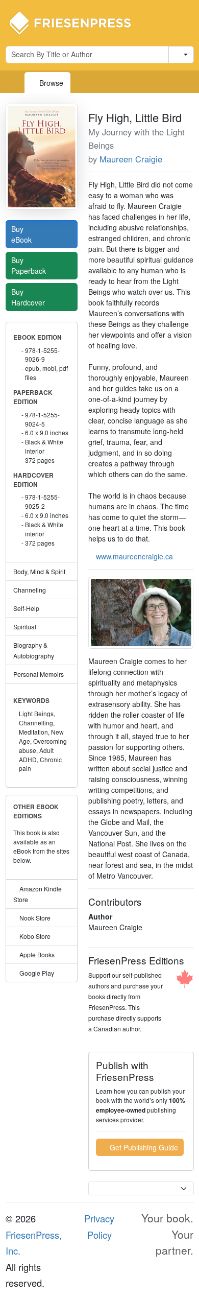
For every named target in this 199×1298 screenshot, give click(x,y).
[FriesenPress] (77, 22)
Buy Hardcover (29, 297)
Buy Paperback (29, 265)
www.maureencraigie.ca (134, 556)
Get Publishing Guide (143, 1147)
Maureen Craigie (131, 159)
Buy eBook (22, 234)
